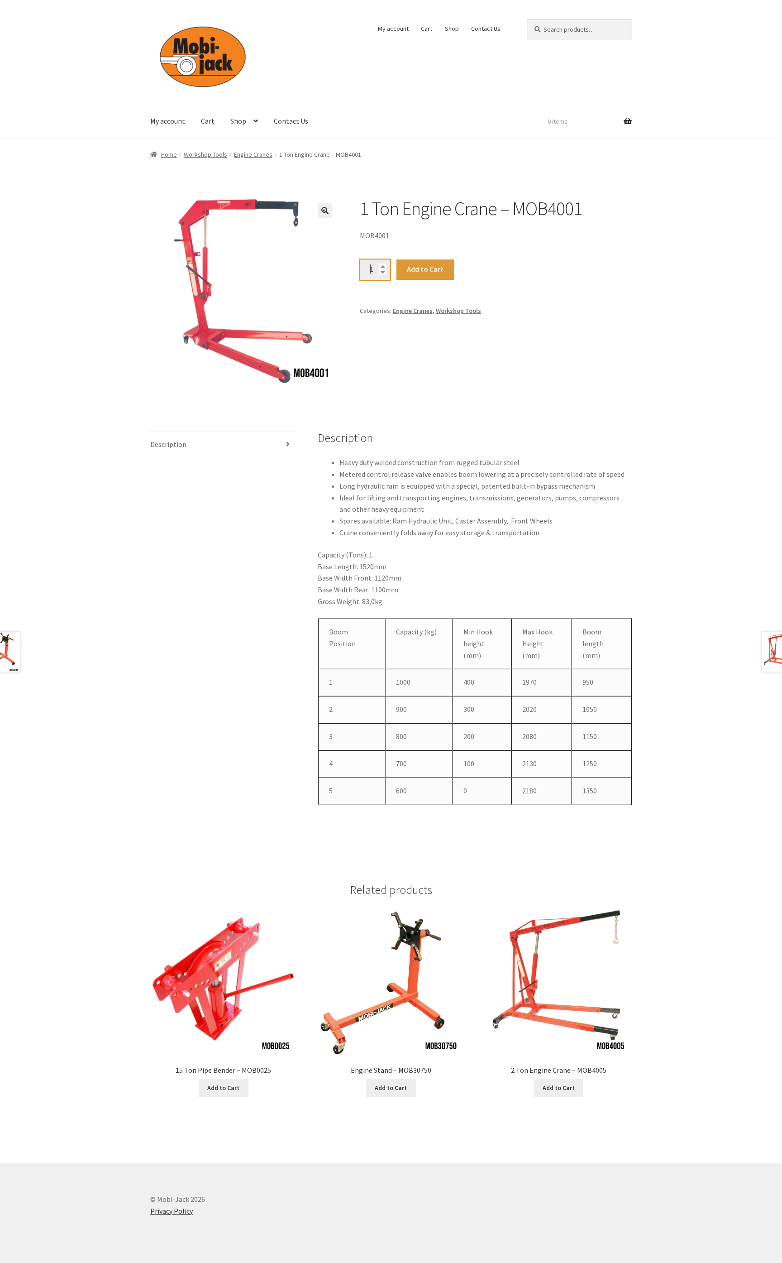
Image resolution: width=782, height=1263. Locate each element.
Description (168, 444)
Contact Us (486, 28)
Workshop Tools (205, 154)
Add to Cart (425, 269)
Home (169, 154)
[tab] (223, 445)
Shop (452, 28)
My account (393, 28)
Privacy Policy (171, 1210)
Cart (426, 28)
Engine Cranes (253, 154)
